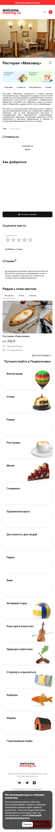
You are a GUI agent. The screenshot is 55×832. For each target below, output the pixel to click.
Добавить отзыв (13, 249)
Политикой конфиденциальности (23, 816)
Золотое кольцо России (27, 2)
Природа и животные (20, 649)
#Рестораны (15, 129)
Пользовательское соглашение (27, 789)
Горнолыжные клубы (19, 741)
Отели (10, 396)
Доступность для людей (22, 534)
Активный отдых (17, 603)
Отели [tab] (21, 295)
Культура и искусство (20, 626)
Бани (10, 580)
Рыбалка (12, 695)
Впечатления (15, 373)
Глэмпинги (13, 488)
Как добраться (35, 87)
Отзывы (48, 87)
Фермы (11, 718)
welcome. (27, 765)
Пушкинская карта (18, 511)
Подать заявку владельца (25, 278)
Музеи (10, 465)
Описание (8, 87)
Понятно (27, 824)
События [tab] (32, 295)
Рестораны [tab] (9, 295)
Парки (10, 557)
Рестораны (13, 442)
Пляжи (11, 419)
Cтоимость (20, 87)
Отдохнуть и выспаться (21, 672)
